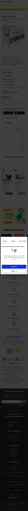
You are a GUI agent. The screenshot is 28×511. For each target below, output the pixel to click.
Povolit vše (14, 266)
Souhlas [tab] (5, 241)
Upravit (13, 271)
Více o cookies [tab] (22, 241)
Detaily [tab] (13, 241)
